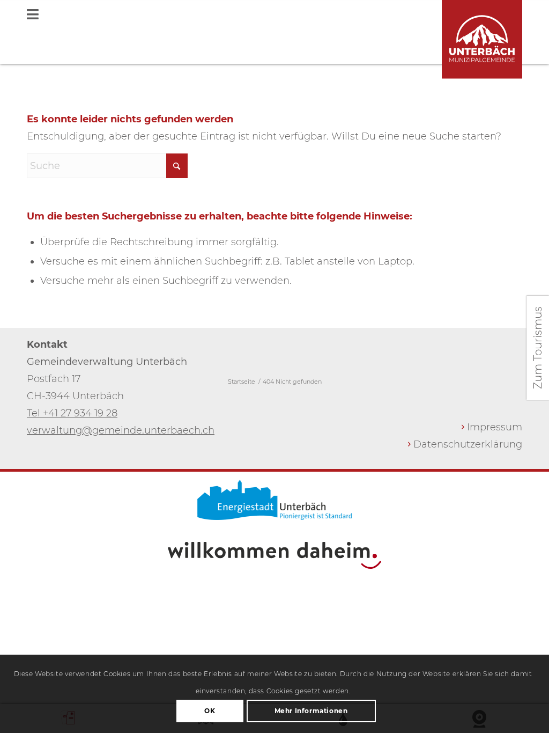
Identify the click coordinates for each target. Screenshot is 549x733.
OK (209, 711)
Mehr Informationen (311, 711)
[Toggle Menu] (274, 15)
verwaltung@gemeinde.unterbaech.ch (120, 430)
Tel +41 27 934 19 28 (72, 413)
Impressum (494, 427)
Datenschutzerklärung (467, 444)
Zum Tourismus (537, 347)
